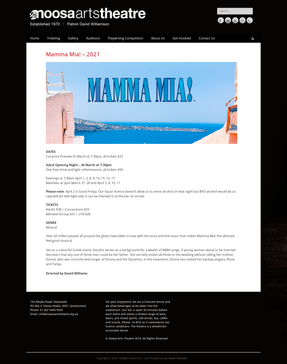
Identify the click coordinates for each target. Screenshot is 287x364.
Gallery (73, 38)
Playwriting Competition (125, 38)
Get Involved (182, 38)
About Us (158, 38)
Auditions (93, 38)
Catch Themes (177, 358)
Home (34, 38)
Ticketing (53, 38)
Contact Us (207, 38)
